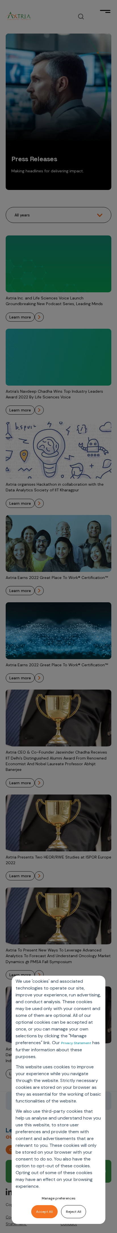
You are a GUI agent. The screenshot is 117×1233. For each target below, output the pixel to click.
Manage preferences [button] (59, 1198)
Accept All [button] (44, 1211)
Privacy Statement (76, 1043)
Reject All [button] (73, 1211)
